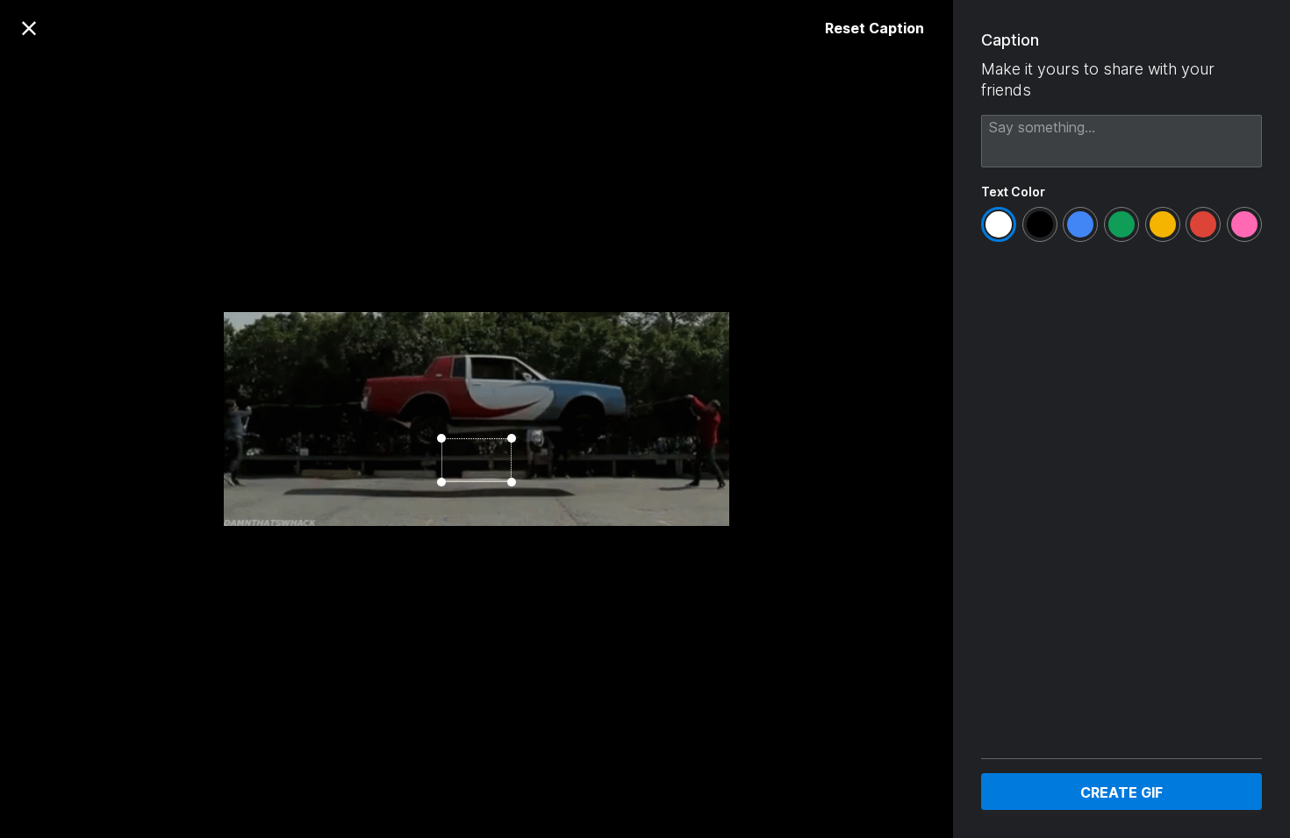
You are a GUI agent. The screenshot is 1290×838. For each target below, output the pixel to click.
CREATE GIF (1121, 792)
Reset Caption (874, 28)
